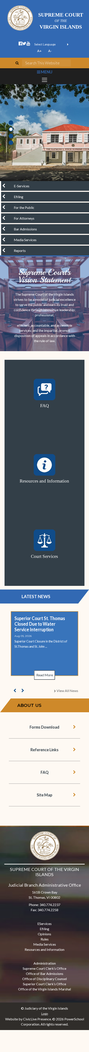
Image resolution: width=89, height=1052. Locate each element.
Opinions (44, 934)
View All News (67, 691)
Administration (44, 963)
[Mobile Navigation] (44, 80)
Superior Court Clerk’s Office (44, 984)
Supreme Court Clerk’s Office (44, 968)
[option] (44, 132)
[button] (15, 691)
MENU (46, 72)
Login (44, 1013)
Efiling (44, 929)
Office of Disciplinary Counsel (44, 979)
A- (50, 51)
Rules (45, 939)
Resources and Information (44, 949)
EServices (44, 924)
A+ (39, 51)
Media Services (44, 944)
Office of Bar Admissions (44, 973)
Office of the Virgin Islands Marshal (44, 989)
